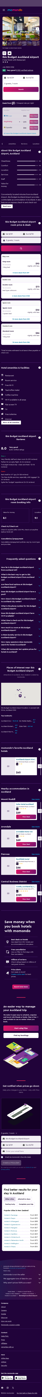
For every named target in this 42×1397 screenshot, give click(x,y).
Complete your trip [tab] (26, 1204)
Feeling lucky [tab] (10, 1204)
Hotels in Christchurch (12, 1237)
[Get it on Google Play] (7, 1378)
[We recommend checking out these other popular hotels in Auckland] (39, 749)
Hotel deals (11, 1291)
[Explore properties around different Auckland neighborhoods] (39, 790)
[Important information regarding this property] (39, 500)
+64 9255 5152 (8, 67)
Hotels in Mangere (10, 1228)
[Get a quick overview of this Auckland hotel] (39, 152)
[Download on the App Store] (21, 1378)
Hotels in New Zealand (13, 1293)
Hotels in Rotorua (10, 1231)
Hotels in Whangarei (11, 1221)
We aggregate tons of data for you (17, 1279)
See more (36, 799)
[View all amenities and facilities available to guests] (39, 367)
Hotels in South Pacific (25, 1291)
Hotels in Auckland (28, 1293)
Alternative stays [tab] (24, 1199)
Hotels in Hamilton (10, 1234)
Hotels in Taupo (9, 1218)
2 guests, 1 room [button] (11, 83)
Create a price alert (18, 974)
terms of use (29, 1167)
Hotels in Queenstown (12, 1224)
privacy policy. (5, 1169)
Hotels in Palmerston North (14, 1240)
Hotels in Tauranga (10, 1215)
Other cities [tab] (9, 1199)
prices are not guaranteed (17, 1268)
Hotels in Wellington (11, 1243)
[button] (3, 10)
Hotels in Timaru (10, 1246)
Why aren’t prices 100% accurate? (17, 1283)
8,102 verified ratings (24, 70)
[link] (26, 817)
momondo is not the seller (14, 1275)
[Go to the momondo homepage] (15, 10)
